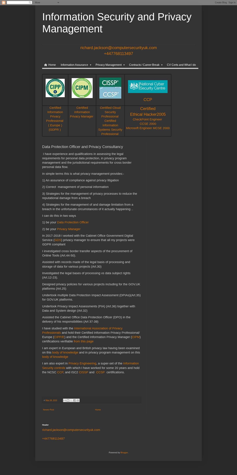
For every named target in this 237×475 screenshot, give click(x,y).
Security (110, 112)
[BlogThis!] (68, 400)
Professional (110, 116)
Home (98, 410)
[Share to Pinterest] (78, 400)
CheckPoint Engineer (148, 119)
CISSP (83, 372)
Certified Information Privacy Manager (82, 112)
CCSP (100, 372)
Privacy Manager (69, 229)
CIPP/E (59, 337)
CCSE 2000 (148, 123)
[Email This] (64, 400)
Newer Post (48, 410)
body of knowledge (65, 352)
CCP (147, 99)
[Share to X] (71, 400)
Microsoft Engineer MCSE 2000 (148, 128)
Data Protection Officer (73, 222)
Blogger (124, 452)
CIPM (136, 337)
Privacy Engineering (82, 363)
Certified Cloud (110, 108)
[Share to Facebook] (74, 400)
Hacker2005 (155, 114)
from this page (84, 341)
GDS (57, 240)
